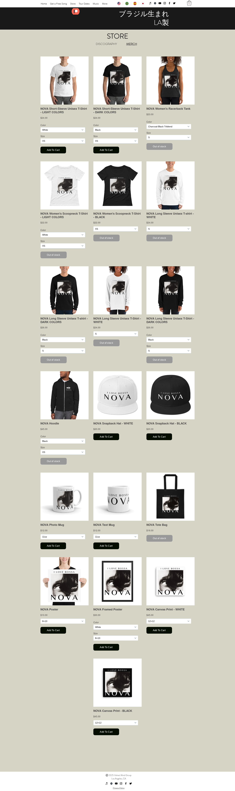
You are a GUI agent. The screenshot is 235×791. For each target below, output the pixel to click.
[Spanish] (135, 3)
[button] (189, 2)
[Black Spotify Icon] (155, 3)
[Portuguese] (127, 3)
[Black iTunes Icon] (150, 3)
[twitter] (174, 3)
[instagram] (164, 3)
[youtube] (159, 3)
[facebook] (169, 3)
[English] (119, 3)
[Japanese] (143, 3)
